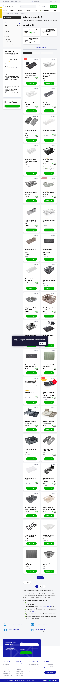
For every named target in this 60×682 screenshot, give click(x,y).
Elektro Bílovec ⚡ (32, 669)
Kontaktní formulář (50, 672)
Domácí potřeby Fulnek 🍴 (34, 666)
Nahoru (28, 582)
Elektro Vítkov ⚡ (32, 671)
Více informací (22, 340)
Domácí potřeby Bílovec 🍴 (34, 664)
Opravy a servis (19, 669)
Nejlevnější (36, 53)
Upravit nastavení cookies (29, 680)
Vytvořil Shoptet (45, 680)
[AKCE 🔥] (31, 65)
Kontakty (17, 665)
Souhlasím (42, 343)
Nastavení (17, 342)
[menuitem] (6, 10)
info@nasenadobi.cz (50, 664)
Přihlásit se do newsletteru (26, 652)
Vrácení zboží (21, 1)
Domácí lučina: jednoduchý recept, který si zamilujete (12, 83)
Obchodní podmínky (6, 673)
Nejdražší (43, 53)
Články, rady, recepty (19, 675)
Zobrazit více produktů (40, 47)
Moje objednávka (6, 1)
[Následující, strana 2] (40, 586)
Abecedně (50, 53)
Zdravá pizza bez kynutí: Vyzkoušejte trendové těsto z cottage (11, 90)
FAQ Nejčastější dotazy (7, 671)
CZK (54, 1)
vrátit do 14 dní (34, 611)
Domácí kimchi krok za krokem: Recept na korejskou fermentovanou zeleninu (12, 77)
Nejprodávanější (28, 53)
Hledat (34, 6)
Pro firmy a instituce (19, 671)
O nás (17, 667)
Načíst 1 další (40, 577)
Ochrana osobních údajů (7, 675)
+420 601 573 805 (50, 667)
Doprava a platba (14, 1)
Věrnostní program (19, 673)
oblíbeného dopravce (46, 606)
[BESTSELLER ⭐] (49, 184)
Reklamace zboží (6, 669)
